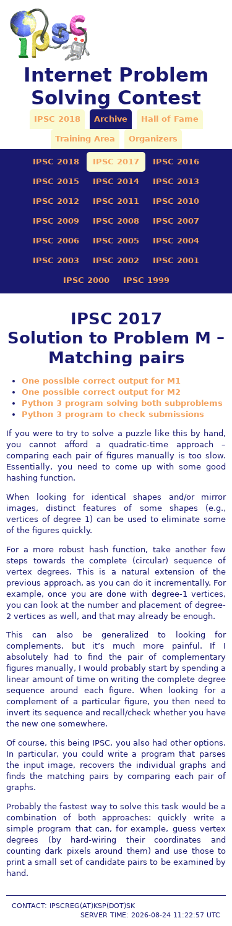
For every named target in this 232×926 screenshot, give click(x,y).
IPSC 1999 (146, 280)
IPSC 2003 (56, 260)
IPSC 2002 (116, 260)
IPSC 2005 (116, 240)
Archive (110, 119)
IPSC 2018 (57, 119)
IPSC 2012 (56, 201)
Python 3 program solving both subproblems (122, 403)
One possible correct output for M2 (101, 392)
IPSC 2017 (116, 161)
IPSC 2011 (116, 201)
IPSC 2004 (176, 240)
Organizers (153, 138)
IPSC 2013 (176, 181)
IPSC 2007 (176, 220)
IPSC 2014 (116, 181)
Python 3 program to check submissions (113, 414)
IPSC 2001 (176, 260)
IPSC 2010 (176, 201)
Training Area (85, 138)
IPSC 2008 (116, 220)
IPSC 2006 (56, 240)
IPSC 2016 (176, 161)
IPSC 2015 (56, 181)
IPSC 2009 (56, 220)
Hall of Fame (170, 119)
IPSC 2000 (86, 280)
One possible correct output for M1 (101, 380)
